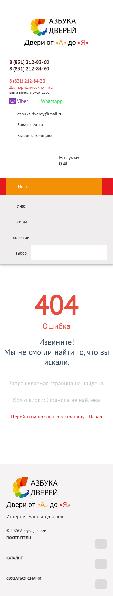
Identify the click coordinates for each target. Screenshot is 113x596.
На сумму (69, 160)
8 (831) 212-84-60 (29, 68)
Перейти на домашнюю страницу (47, 416)
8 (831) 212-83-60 (29, 62)
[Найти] (96, 250)
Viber (22, 101)
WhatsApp (52, 101)
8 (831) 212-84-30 (27, 81)
